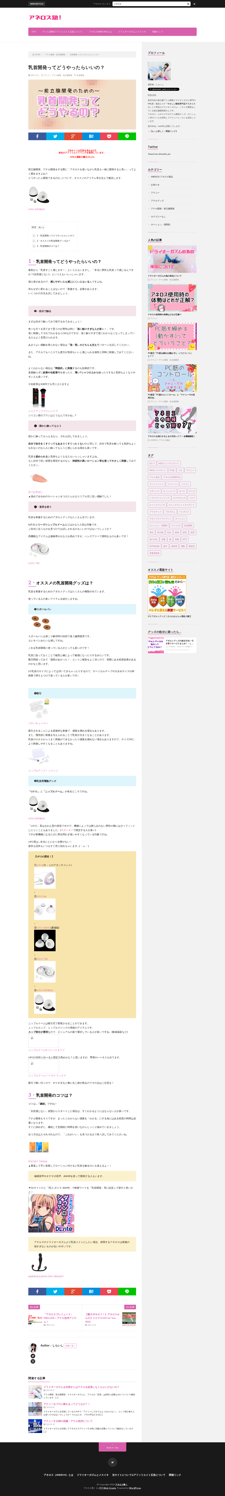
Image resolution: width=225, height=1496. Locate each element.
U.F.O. (40, 864)
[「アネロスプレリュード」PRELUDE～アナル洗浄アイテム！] (35, 1319)
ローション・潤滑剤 (160, 224)
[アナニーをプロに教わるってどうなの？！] (35, 1409)
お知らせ (155, 184)
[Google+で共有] (73, 136)
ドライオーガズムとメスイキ (132, 31)
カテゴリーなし (158, 216)
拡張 (193, 532)
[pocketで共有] (109, 136)
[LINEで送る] (127, 136)
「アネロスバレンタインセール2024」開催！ (89, 4)
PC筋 (172, 470)
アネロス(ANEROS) (171, 477)
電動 (183, 546)
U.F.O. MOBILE (45, 990)
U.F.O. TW (42, 958)
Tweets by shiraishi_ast (159, 154)
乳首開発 (80, 75)
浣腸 (163, 539)
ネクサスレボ (179, 498)
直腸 (177, 539)
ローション (180, 518)
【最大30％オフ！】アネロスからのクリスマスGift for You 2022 (102, 1318)
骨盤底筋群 (154, 553)
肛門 (185, 539)
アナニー (47, 75)
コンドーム (172, 484)
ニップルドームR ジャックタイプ (46, 1049)
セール (182, 491)
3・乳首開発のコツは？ (46, 246)
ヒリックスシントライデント (182, 505)
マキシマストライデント (160, 518)
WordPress (135, 1488)
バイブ (192, 498)
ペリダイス (184, 511)
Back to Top (112, 1447)
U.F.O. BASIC (44, 927)
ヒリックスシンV (157, 505)
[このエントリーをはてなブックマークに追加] (91, 136)
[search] (188, 4)
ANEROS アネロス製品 (162, 176)
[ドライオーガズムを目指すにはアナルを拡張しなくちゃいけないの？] (35, 1392)
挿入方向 (154, 539)
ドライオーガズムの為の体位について (165, 276)
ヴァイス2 (175, 525)
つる (180, 470)
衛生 (165, 546)
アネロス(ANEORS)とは (100, 31)
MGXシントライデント (169, 463)
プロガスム (170, 511)
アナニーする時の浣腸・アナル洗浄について (68, 1420)
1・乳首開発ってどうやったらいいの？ (54, 235)
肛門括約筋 (154, 546)
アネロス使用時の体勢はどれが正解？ (166, 314)
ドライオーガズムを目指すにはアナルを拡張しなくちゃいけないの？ (82, 1386)
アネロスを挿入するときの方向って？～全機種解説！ (172, 436)
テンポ (192, 491)
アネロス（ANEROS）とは (58, 1474)
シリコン (185, 484)
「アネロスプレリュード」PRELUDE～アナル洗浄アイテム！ (60, 1318)
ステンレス (154, 491)
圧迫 (169, 532)
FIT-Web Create (107, 1488)
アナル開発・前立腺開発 (62, 75)
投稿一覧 (69, 1345)
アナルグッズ (157, 200)
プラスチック (155, 511)
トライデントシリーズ (159, 498)
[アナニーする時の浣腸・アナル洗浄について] (35, 1426)
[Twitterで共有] (55, 136)
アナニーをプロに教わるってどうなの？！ (67, 1403)
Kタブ (152, 463)
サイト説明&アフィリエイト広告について (62, 31)
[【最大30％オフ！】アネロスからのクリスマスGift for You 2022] (129, 1319)
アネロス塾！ (121, 1484)
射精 (177, 532)
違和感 (174, 546)
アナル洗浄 (154, 477)
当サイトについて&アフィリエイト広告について (138, 1474)
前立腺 (160, 532)
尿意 (185, 532)
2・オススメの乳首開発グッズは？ (51, 240)
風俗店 (192, 546)
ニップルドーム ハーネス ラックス (47, 1075)
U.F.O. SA (41, 896)
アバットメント (156, 484)
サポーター (67, 830)
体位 (152, 532)
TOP (33, 31)
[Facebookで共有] (37, 136)
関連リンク (157, 31)
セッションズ (169, 491)
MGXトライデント (158, 470)
